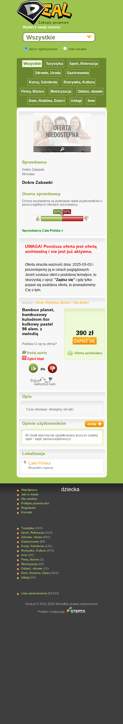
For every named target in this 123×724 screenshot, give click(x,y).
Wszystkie (32, 64)
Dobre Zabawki (37, 182)
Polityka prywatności (35, 503)
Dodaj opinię (36, 353)
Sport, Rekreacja (83, 64)
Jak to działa (30, 494)
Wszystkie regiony (40, 467)
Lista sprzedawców (34, 593)
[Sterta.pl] (75, 611)
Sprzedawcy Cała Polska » (42, 230)
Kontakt (26, 512)
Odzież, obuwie (90, 91)
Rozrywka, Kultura (79, 82)
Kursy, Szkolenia (43, 82)
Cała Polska (39, 463)
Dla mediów (29, 498)
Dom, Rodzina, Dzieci (46, 101)
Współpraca (29, 489)
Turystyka (54, 64)
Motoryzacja (60, 91)
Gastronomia (78, 73)
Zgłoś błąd (35, 359)
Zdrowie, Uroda (48, 73)
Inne (91, 101)
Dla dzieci (81, 302)
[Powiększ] (62, 151)
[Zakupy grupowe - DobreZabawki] (43, 381)
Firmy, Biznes (32, 91)
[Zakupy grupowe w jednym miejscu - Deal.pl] (44, 12)
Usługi (76, 101)
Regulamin (28, 507)
